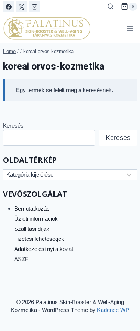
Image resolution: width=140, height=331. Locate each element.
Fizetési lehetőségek (39, 239)
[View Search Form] (110, 6)
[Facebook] (8, 6)
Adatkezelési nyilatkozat (43, 249)
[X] (21, 6)
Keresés (13, 125)
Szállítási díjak (31, 229)
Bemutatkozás (32, 208)
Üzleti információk (36, 218)
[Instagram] (34, 6)
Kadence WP (113, 310)
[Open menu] (130, 28)
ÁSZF (21, 259)
